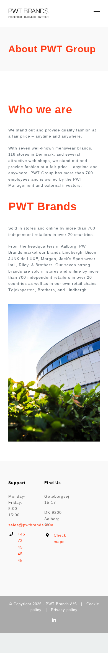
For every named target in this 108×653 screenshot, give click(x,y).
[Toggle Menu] (96, 13)
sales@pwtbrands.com (30, 525)
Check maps (59, 538)
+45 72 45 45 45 (21, 547)
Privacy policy (64, 610)
